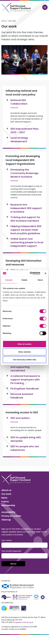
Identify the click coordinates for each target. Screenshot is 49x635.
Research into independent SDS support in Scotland (26, 208)
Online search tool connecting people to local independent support (26, 242)
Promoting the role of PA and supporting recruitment (25, 367)
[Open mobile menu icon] (45, 7)
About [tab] (40, 280)
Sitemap (6, 519)
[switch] (42, 318)
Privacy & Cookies (11, 515)
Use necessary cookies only (24, 360)
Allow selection (24, 352)
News (4, 497)
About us (6, 490)
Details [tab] (24, 280)
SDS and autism (20, 418)
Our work (6, 493)
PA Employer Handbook (24, 388)
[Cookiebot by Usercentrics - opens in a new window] (30, 273)
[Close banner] (45, 273)
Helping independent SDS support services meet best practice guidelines (25, 230)
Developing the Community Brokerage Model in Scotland (24, 173)
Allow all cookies (24, 344)
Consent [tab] (8, 280)
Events (5, 501)
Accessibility (8, 512)
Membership (8, 505)
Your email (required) (11, 551)
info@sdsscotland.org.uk (23, 622)
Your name (6, 540)
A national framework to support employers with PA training (25, 379)
